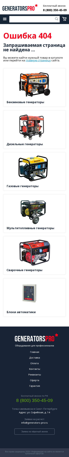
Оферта (34, 380)
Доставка (34, 357)
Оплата (34, 363)
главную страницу (38, 60)
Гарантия (34, 385)
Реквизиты (34, 374)
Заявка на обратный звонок (34, 431)
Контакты (34, 368)
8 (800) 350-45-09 (55, 10)
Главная (34, 351)
